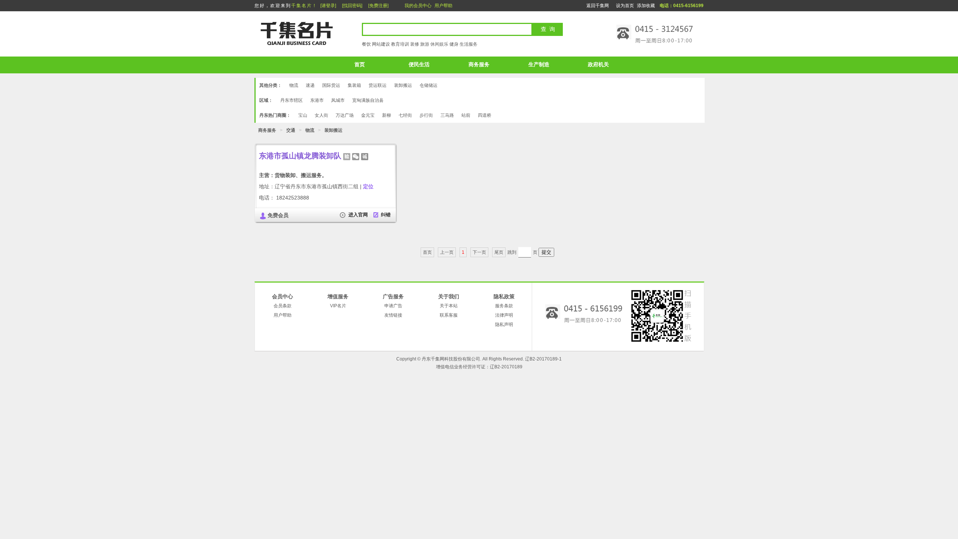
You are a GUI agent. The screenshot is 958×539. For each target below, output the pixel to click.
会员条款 (283, 305)
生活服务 (469, 44)
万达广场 (345, 115)
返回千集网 (597, 5)
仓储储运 (428, 85)
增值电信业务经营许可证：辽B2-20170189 (479, 366)
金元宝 (368, 115)
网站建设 (381, 44)
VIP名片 (338, 305)
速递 (310, 85)
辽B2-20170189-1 (543, 359)
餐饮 (366, 44)
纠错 (386, 214)
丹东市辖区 (291, 100)
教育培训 (400, 44)
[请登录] (328, 5)
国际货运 (331, 85)
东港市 (317, 100)
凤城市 (338, 100)
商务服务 (479, 64)
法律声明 (504, 315)
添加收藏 (646, 5)
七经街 (405, 115)
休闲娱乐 (439, 44)
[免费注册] (378, 5)
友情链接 (393, 315)
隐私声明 (504, 324)
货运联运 (378, 85)
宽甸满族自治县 (368, 100)
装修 (414, 44)
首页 (359, 64)
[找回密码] (352, 5)
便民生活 (419, 64)
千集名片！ (304, 5)
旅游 (424, 44)
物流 (293, 85)
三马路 (447, 115)
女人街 (321, 115)
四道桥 (484, 115)
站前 (465, 115)
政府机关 (598, 64)
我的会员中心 (418, 5)
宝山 (302, 115)
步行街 (426, 115)
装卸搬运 (403, 85)
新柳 (386, 115)
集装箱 (354, 85)
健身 (453, 44)
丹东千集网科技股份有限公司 (451, 359)
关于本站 (449, 305)
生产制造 (538, 64)
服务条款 (504, 305)
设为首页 (625, 5)
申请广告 (393, 305)
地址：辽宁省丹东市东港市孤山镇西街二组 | (316, 186)
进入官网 (358, 214)
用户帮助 (443, 5)
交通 (290, 130)
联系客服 (449, 315)
